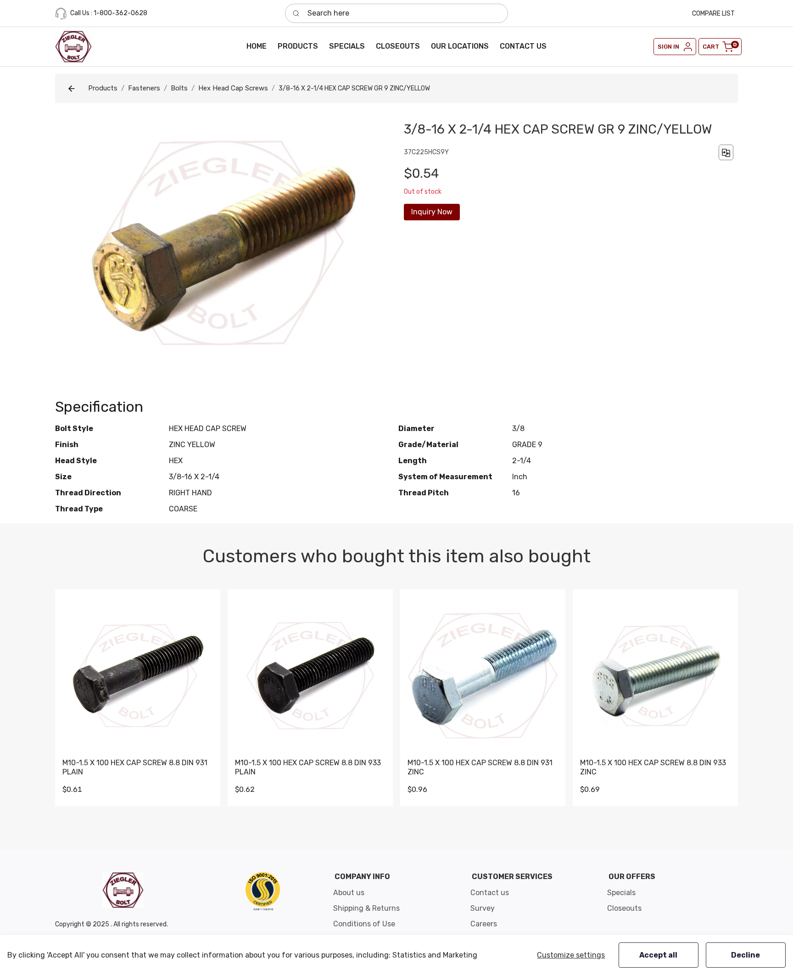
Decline (745, 955)
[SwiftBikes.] (73, 46)
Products (102, 88)
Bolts (179, 88)
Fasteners (144, 88)
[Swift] (263, 891)
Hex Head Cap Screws (233, 88)
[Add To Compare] (726, 152)
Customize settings (571, 955)
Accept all (658, 955)
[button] (298, 46)
